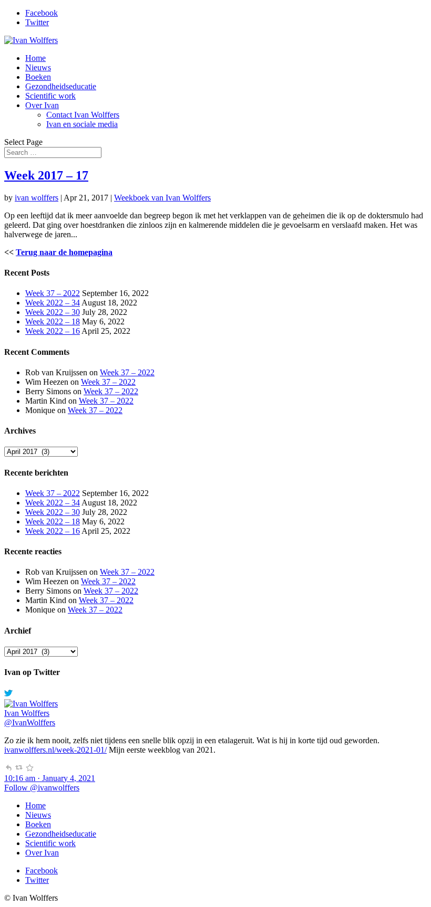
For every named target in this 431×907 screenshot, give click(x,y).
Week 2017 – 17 (46, 175)
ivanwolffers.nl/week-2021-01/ (55, 749)
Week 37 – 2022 (52, 293)
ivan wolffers (36, 197)
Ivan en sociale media (82, 124)
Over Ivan (42, 105)
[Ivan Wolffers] (31, 703)
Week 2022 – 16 (52, 330)
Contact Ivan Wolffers (82, 114)
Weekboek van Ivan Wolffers (162, 197)
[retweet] (19, 768)
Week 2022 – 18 (52, 321)
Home (35, 58)
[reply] (8, 768)
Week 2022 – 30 (52, 312)
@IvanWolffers (29, 722)
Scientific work (50, 95)
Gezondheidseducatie (60, 86)
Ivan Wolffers (26, 713)
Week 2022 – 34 (52, 302)
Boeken (38, 76)
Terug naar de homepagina (64, 252)
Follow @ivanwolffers (41, 787)
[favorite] (29, 768)
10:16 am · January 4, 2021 (49, 778)
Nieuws (38, 67)
